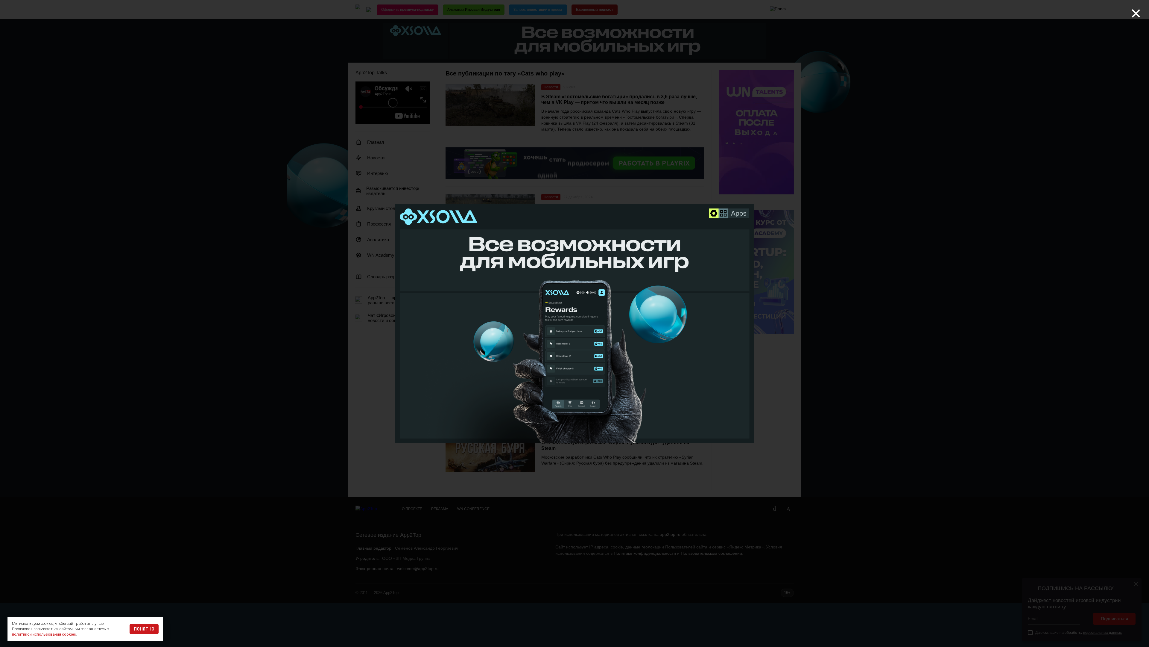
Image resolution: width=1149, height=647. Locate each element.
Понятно (144, 629)
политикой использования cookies (44, 634)
